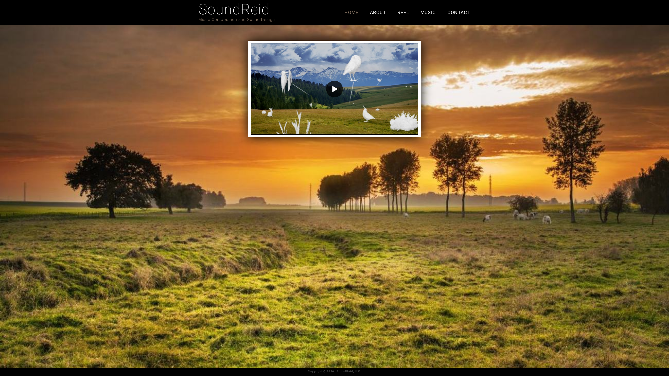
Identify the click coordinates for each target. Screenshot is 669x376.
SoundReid (234, 9)
